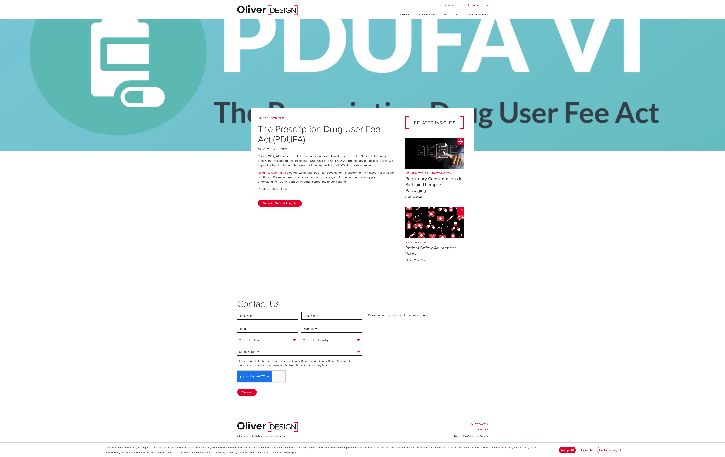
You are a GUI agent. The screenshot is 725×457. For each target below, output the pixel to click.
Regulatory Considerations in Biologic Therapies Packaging (433, 184)
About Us (450, 14)
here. (288, 189)
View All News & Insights (280, 203)
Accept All (567, 450)
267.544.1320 (480, 5)
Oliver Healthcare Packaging (471, 436)
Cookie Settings (609, 450)
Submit (247, 392)
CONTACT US (453, 5)
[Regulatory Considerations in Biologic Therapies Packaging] (434, 153)
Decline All (586, 450)
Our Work (402, 14)
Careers (483, 429)
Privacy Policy (529, 447)
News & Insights (477, 14)
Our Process (427, 14)
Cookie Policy (506, 447)
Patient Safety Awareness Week (430, 251)
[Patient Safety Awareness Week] (434, 222)
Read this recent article (273, 172)
